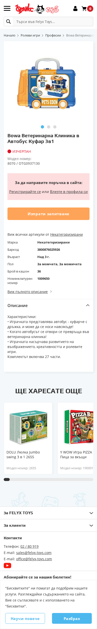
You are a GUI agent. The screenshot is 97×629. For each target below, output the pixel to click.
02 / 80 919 (29, 546)
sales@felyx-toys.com (33, 552)
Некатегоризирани (66, 234)
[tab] (48, 305)
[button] (42, 127)
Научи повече (25, 618)
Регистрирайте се (25, 191)
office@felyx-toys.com (34, 558)
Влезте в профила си (69, 191)
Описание (17, 305)
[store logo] (37, 8)
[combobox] (48, 21)
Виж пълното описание (27, 291)
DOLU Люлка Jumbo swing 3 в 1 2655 (23, 454)
